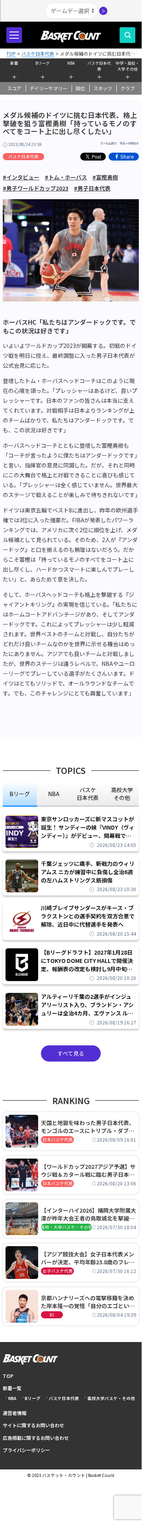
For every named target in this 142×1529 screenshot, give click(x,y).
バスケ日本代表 (99, 65)
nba (53, 794)
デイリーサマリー (48, 88)
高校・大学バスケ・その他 (66, 1227)
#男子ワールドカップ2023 (35, 188)
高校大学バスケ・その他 (111, 1398)
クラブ (127, 88)
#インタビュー (21, 177)
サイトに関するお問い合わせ (33, 1425)
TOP (8, 1375)
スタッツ (102, 88)
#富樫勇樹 (105, 177)
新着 (14, 63)
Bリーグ (42, 63)
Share (127, 156)
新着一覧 (12, 1388)
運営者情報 (14, 1412)
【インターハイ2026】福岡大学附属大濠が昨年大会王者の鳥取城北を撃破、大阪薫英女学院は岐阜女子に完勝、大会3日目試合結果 (88, 1214)
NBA (71, 63)
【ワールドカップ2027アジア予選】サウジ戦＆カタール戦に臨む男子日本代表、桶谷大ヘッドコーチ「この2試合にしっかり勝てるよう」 (88, 1170)
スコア (14, 88)
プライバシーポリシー (26, 1450)
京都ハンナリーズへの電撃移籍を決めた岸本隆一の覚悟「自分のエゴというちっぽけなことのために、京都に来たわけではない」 (88, 1302)
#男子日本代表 (92, 188)
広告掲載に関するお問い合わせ (36, 1437)
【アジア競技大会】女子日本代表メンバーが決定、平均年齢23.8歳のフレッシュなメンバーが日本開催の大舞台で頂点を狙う (88, 1258)
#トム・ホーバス (66, 177)
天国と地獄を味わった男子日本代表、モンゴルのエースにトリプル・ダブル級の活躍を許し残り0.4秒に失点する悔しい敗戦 (88, 1127)
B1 (52, 1315)
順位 (80, 88)
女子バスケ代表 (57, 1271)
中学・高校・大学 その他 (127, 65)
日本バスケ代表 (57, 1139)
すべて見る (70, 1053)
